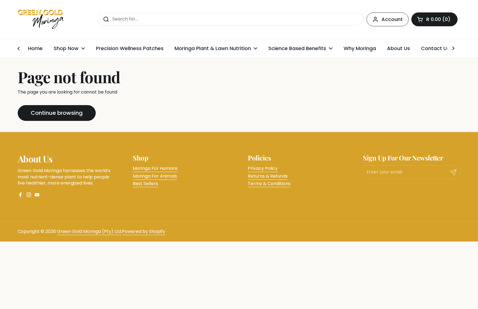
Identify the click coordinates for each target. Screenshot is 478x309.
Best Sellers (145, 183)
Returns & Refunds (268, 176)
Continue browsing (57, 113)
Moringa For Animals (155, 176)
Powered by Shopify (143, 231)
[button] (434, 19)
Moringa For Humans (155, 168)
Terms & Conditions (269, 183)
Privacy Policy (263, 168)
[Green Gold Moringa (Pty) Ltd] (41, 19)
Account (392, 19)
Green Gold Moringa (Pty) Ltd (89, 231)
